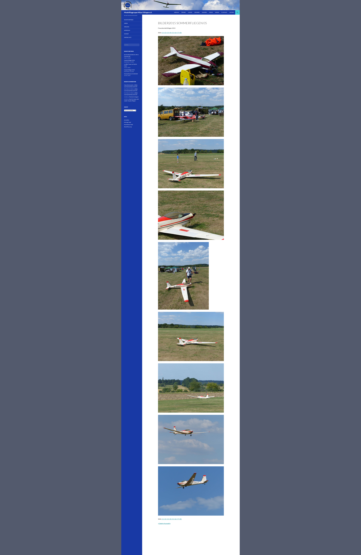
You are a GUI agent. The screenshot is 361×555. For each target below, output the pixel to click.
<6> (175, 32)
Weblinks (126, 26)
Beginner (197, 12)
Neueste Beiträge (128, 19)
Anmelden (126, 120)
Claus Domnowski (128, 85)
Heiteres (231, 12)
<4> (170, 32)
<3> (168, 32)
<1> (163, 32)
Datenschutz (127, 37)
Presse (211, 12)
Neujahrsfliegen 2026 (129, 60)
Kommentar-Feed (128, 124)
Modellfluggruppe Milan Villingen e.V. (138, 12)
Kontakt (126, 33)
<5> (173, 32)
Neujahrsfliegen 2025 (129, 70)
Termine (183, 12)
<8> (180, 32)
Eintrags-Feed (127, 122)
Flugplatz (224, 12)
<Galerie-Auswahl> (164, 523)
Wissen (217, 12)
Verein (126, 23)
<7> (178, 32)
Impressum (127, 30)
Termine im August (133, 97)
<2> (165, 32)
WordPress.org (128, 126)
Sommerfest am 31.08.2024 (131, 73)
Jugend (190, 12)
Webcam (176, 12)
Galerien (204, 12)
